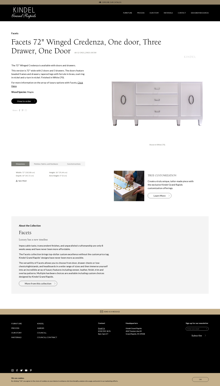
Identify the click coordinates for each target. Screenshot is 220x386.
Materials (16, 337)
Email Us (101, 328)
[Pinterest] (31, 370)
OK (200, 379)
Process (15, 328)
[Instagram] (12, 370)
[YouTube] (26, 370)
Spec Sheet (22, 181)
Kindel (40, 323)
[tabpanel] (58, 174)
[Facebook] (17, 370)
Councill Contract (47, 337)
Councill (41, 333)
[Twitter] (21, 370)
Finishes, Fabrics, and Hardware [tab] (46, 164)
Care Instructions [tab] (74, 164)
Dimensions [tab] (20, 164)
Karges (40, 328)
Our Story (16, 333)
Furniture (16, 323)
